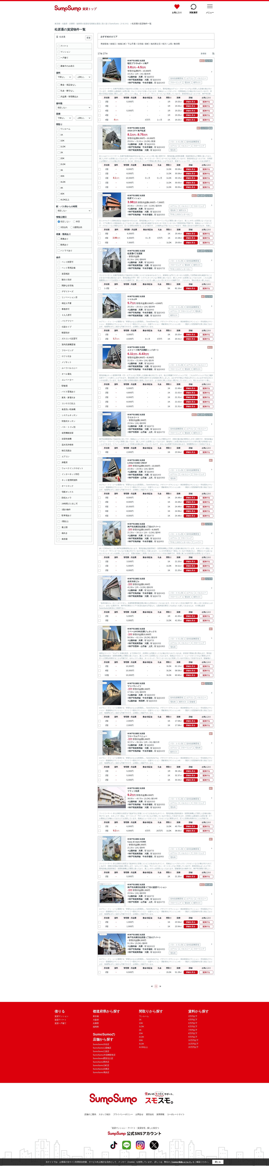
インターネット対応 (70, 474)
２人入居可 (66, 315)
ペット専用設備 (68, 268)
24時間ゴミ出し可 (70, 504)
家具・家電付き (68, 397)
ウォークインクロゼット (72, 468)
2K (62, 152)
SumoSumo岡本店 (101, 1062)
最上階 (65, 527)
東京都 (96, 1016)
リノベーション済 (69, 297)
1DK (62, 141)
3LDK (63, 182)
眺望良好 (65, 333)
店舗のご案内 (90, 1114)
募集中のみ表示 (67, 66)
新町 (147, 44)
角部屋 (65, 539)
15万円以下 (193, 1044)
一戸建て (64, 58)
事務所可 (65, 309)
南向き (65, 533)
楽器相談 (65, 274)
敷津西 (177, 44)
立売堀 (140, 44)
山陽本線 (133, 77)
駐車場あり (66, 515)
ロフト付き (66, 356)
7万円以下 (192, 1030)
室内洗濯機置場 (68, 344)
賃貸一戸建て (60, 1023)
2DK (62, 158)
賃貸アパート (60, 1020)
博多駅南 (104, 44)
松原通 (142, 61)
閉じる (218, 1162)
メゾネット (66, 362)
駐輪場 (65, 386)
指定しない (65, 221)
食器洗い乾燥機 (68, 409)
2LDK (63, 164)
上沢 (150, 432)
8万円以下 (192, 1033)
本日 (78, 221)
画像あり (64, 239)
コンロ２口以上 (68, 403)
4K (62, 188)
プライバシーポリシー (123, 1114)
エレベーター (67, 380)
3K (62, 170)
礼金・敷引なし (67, 91)
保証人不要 (66, 303)
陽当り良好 (66, 279)
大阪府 (96, 1020)
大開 (147, 80)
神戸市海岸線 (135, 83)
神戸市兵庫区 (134, 61)
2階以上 (65, 521)
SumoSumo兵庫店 (101, 1069)
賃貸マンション (61, 1016)
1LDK (63, 146)
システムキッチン (69, 415)
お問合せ (139, 1114)
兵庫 (141, 77)
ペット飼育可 (67, 262)
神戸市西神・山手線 (138, 432)
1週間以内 (77, 227)
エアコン (65, 456)
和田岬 (142, 701)
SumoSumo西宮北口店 (103, 1058)
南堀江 (113, 44)
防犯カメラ (66, 498)
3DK (62, 176)
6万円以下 (192, 1026)
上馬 (170, 44)
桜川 (164, 44)
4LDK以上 (65, 199)
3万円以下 (192, 1016)
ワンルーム (65, 129)
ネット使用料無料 (69, 480)
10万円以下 (193, 1040)
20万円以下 (193, 1047)
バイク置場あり (68, 391)
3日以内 (64, 227)
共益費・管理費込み (69, 96)
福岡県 (96, 1027)
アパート (64, 46)
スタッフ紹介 (105, 1114)
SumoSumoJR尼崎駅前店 (104, 1055)
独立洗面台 (66, 450)
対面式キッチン (68, 421)
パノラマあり (66, 250)
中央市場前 (147, 83)
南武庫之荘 (156, 44)
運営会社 (150, 1114)
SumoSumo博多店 (101, 1072)
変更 (89, 38)
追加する (206, 102)
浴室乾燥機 (66, 439)
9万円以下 (192, 1037)
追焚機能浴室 (67, 433)
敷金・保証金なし (68, 85)
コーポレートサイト (176, 1114)
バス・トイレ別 (68, 427)
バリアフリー (67, 321)
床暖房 (65, 462)
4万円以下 (192, 1019)
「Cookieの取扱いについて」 (181, 1162)
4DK (62, 194)
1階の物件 (66, 509)
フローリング (67, 350)
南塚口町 (122, 44)
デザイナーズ (67, 291)
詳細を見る (190, 102)
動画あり (64, 245)
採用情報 (160, 1114)
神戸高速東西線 (136, 80)
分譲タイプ (66, 327)
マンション (65, 52)
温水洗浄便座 (67, 445)
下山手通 (131, 44)
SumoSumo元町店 (101, 1065)
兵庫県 (96, 1023)
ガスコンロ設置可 (69, 338)
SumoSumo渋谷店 (101, 1044)
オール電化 (66, 374)
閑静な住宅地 (67, 285)
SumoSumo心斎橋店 (102, 1048)
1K (62, 135)
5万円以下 (192, 1023)
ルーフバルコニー (69, 368)
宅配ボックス (67, 492)
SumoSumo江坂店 (101, 1051)
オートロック (67, 486)
